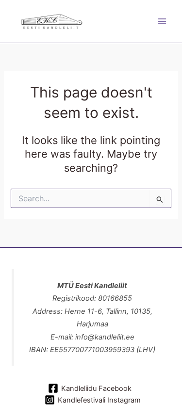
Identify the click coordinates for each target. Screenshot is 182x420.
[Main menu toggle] (162, 21)
